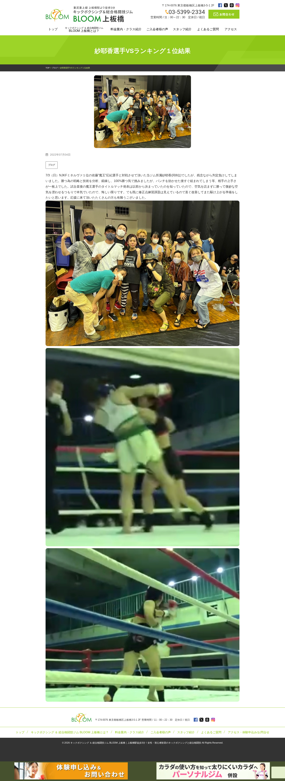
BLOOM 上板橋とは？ (84, 29)
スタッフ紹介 (182, 29)
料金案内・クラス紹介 (126, 29)
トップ (53, 29)
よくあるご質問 (208, 29)
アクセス (231, 29)
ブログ (51, 165)
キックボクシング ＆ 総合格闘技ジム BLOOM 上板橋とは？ (70, 732)
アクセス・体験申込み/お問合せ (248, 732)
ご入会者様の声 (157, 29)
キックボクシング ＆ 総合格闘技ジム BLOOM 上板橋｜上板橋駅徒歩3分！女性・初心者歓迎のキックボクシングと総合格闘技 (135, 742)
